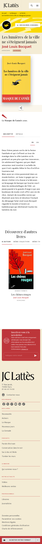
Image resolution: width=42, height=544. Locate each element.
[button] (27, 25)
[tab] (8, 134)
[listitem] (4, 404)
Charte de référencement (12, 528)
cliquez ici (24, 349)
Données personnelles (10, 515)
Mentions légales (9, 522)
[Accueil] (11, 5)
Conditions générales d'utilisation (15, 525)
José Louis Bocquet (17, 47)
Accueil (4, 13)
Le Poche (22, 13)
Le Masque (13, 13)
